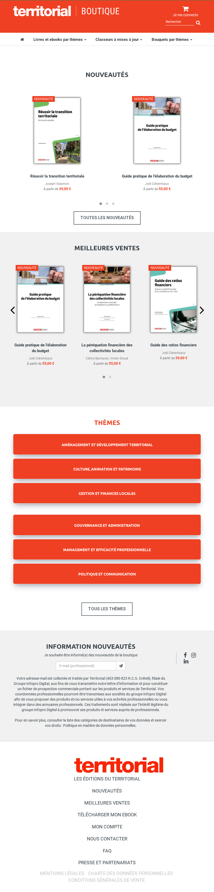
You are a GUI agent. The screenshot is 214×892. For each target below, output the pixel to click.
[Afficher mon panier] (184, 9)
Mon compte (107, 826)
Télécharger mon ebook (107, 814)
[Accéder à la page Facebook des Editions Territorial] (187, 656)
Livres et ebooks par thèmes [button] (58, 39)
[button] (101, 203)
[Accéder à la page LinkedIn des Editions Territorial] (187, 662)
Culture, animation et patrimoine (107, 469)
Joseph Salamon (57, 184)
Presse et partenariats (107, 862)
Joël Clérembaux (157, 184)
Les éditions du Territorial (107, 779)
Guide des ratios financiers (173, 345)
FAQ (107, 851)
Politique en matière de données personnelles (99, 725)
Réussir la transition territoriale (57, 176)
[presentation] (8, 319)
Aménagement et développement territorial (107, 444)
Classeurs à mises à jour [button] (118, 39)
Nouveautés (107, 791)
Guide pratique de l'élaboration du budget (157, 176)
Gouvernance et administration (107, 525)
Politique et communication (107, 574)
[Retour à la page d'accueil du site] (66, 11)
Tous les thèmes (107, 608)
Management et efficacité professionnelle (107, 549)
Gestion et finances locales (107, 493)
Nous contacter (107, 838)
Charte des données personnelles (130, 873)
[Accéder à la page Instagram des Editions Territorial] (195, 656)
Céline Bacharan (97, 358)
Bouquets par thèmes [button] (171, 39)
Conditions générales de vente (106, 880)
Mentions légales (62, 873)
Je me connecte (185, 15)
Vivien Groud (119, 358)
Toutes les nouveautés (107, 217)
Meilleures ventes (107, 803)
